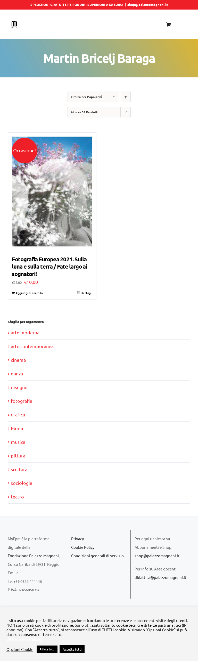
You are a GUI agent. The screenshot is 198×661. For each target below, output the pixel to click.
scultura (19, 469)
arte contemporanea (32, 346)
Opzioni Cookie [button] (19, 649)
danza (17, 373)
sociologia (21, 483)
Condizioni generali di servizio (97, 555)
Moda (17, 428)
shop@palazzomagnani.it (147, 4)
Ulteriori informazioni (25, 639)
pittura (18, 455)
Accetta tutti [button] (72, 649)
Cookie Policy (82, 547)
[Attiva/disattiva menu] (186, 24)
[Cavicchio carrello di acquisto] (168, 24)
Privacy (77, 538)
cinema (18, 359)
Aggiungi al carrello (29, 293)
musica (18, 442)
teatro (17, 496)
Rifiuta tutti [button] (47, 649)
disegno (19, 387)
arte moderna (25, 332)
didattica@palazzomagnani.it (160, 577)
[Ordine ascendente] (126, 97)
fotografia (21, 401)
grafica (18, 414)
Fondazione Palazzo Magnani (33, 555)
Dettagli (86, 293)
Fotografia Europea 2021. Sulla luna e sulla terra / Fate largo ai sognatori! (49, 266)
